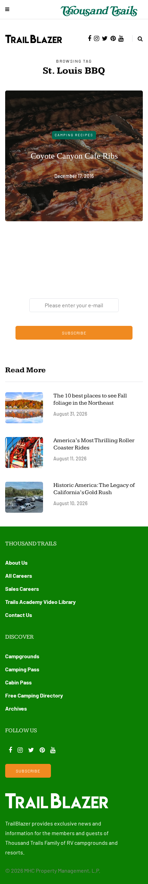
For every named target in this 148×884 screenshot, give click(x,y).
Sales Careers (22, 588)
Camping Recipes (74, 135)
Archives (16, 708)
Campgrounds (22, 656)
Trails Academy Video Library (40, 601)
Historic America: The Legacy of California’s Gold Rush (94, 489)
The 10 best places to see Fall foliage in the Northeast (90, 399)
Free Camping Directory (34, 695)
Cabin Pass (18, 682)
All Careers (18, 575)
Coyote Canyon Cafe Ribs (74, 155)
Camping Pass (22, 669)
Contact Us (18, 614)
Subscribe (74, 332)
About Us (16, 562)
